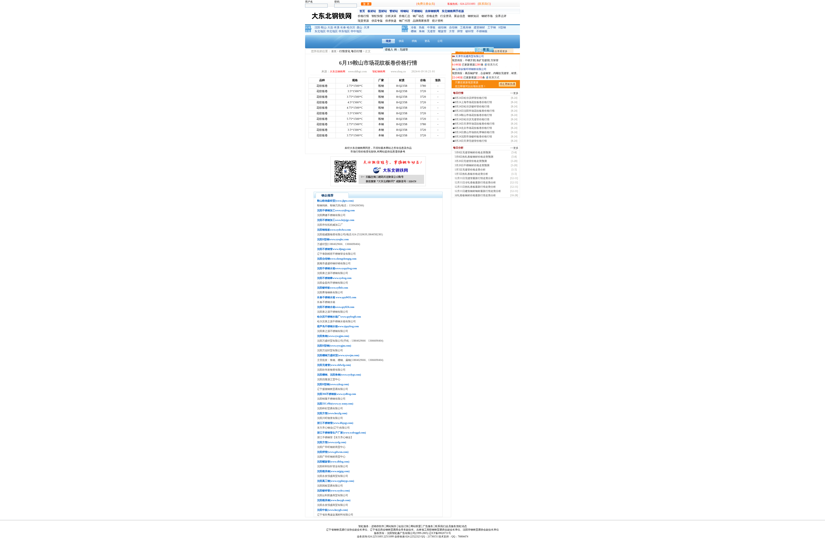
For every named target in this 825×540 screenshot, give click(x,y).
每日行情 (357, 51)
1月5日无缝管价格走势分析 (470, 169)
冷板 (413, 27)
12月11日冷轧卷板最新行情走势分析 (475, 182)
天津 (366, 27)
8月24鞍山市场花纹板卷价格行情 (473, 115)
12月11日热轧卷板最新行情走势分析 (475, 186)
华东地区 (344, 31)
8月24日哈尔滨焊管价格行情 (471, 97)
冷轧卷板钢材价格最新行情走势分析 (475, 195)
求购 (414, 41)
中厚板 (431, 27)
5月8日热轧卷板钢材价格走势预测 (474, 156)
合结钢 (453, 27)
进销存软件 (377, 526)
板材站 (372, 11)
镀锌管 (469, 31)
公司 (440, 41)
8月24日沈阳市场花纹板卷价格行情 (475, 110)
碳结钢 (442, 27)
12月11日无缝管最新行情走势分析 (474, 178)
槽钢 (413, 31)
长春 (343, 27)
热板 (422, 27)
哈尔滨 (351, 27)
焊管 (460, 31)
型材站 (383, 11)
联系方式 (492, 64)
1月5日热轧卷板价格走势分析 (471, 173)
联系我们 (484, 3)
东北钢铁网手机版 (453, 11)
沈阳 (317, 27)
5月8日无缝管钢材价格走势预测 (473, 152)
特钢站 (404, 11)
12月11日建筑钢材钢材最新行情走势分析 (478, 191)
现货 (388, 41)
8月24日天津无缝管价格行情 (471, 140)
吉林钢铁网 (432, 11)
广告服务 (428, 526)
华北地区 (332, 31)
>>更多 (514, 93)
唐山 (359, 27)
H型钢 (502, 27)
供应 (401, 41)
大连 (330, 27)
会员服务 (451, 526)
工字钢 (491, 27)
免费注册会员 (425, 3)
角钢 (422, 31)
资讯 (427, 41)
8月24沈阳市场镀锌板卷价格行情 (473, 136)
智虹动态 (462, 526)
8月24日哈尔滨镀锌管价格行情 (472, 106)
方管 (452, 31)
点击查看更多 (499, 51)
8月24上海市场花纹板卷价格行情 (473, 102)
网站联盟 (416, 526)
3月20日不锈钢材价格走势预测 (472, 165)
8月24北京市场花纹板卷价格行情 (473, 127)
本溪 (336, 27)
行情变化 (345, 51)
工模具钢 (465, 27)
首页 (362, 11)
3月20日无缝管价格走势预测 (471, 161)
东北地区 (320, 31)
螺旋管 (442, 31)
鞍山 (324, 27)
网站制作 (391, 526)
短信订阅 (403, 526)
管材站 (394, 11)
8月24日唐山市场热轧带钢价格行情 (475, 132)
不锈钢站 (417, 11)
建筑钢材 (479, 27)
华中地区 (356, 31)
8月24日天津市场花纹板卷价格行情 (475, 123)
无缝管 (431, 31)
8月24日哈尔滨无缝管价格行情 (472, 119)
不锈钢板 (481, 31)
